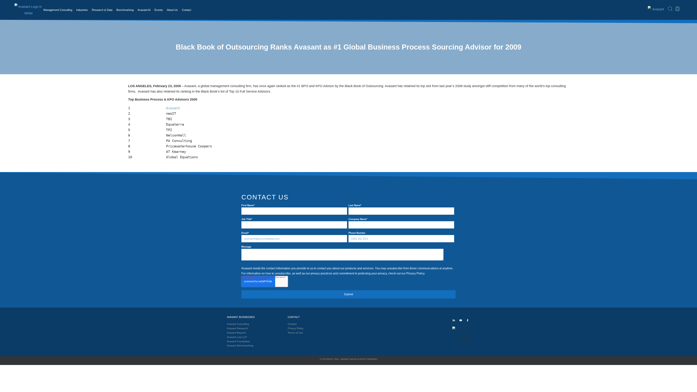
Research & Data (102, 9)
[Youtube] (460, 320)
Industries (82, 9)
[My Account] (677, 9)
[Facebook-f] (467, 320)
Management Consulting (57, 9)
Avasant (173, 108)
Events (158, 9)
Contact (186, 9)
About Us (172, 9)
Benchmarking (125, 9)
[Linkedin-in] (453, 320)
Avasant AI (144, 9)
